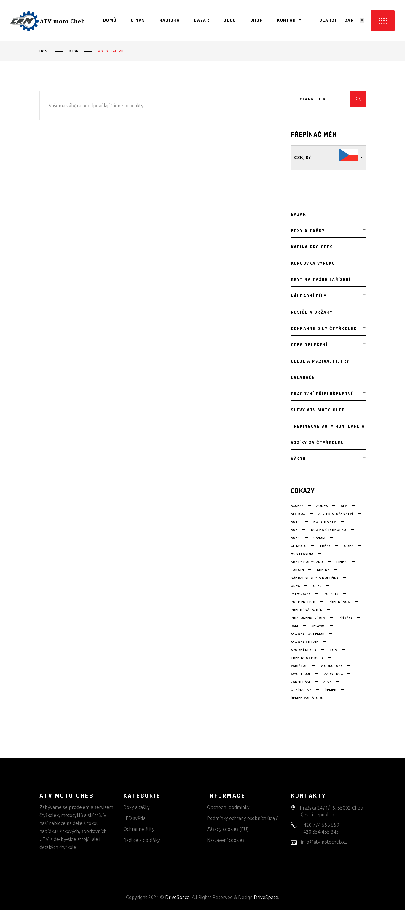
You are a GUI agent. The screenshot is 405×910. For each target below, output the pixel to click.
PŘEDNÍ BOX (339, 602)
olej (317, 586)
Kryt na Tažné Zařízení (321, 280)
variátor (299, 666)
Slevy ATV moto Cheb (318, 410)
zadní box (333, 674)
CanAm (319, 538)
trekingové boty (307, 658)
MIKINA (323, 570)
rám (294, 626)
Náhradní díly (309, 296)
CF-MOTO (299, 546)
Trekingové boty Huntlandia (328, 426)
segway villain (305, 642)
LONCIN (297, 570)
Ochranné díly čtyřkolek (324, 328)
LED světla (134, 818)
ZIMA (327, 682)
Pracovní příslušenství (322, 394)
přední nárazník (306, 610)
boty (295, 522)
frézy (325, 546)
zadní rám (300, 682)
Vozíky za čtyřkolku (317, 443)
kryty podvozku (307, 562)
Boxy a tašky (308, 231)
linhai (342, 562)
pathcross (301, 594)
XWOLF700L (301, 674)
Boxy (295, 538)
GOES (348, 546)
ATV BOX (298, 514)
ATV (344, 506)
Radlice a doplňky (141, 840)
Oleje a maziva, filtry (320, 361)
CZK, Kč (302, 157)
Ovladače (303, 377)
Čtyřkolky (301, 690)
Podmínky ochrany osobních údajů (242, 818)
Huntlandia (302, 554)
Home (44, 51)
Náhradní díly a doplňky (315, 578)
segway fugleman (308, 634)
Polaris (331, 594)
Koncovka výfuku (313, 263)
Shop (73, 51)
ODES (295, 586)
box (294, 530)
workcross (331, 666)
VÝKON (298, 459)
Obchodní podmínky (228, 807)
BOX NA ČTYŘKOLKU (328, 530)
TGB (333, 650)
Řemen (331, 690)
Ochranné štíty (138, 829)
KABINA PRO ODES (312, 247)
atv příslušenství (335, 514)
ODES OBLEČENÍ (309, 345)
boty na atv (324, 522)
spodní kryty (304, 650)
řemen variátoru (307, 698)
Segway (318, 626)
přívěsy (346, 618)
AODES (322, 506)
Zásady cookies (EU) (227, 829)
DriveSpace (177, 897)
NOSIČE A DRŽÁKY (312, 312)
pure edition (303, 602)
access (297, 506)
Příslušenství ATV (308, 618)
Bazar (298, 214)
